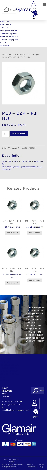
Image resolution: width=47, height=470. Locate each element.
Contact (6, 396)
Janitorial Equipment (9, 39)
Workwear (4, 45)
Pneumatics (5, 24)
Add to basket (19, 133)
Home (4, 54)
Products (7, 391)
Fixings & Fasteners (9, 30)
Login (33, 9)
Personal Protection (9, 36)
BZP (9, 57)
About (5, 394)
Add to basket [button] (12, 233)
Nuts (28, 54)
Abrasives (4, 21)
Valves (3, 42)
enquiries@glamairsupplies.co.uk (15, 410)
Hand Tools (5, 27)
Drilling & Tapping (8, 33)
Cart (34, 18)
